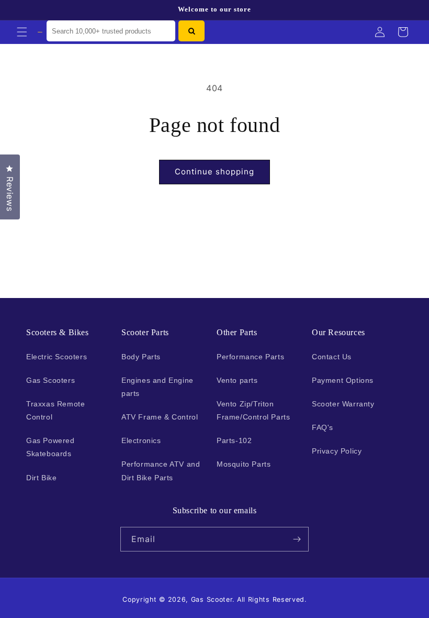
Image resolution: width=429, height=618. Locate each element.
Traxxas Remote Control (55, 410)
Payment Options (343, 380)
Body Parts (141, 356)
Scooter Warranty (343, 404)
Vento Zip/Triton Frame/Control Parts (253, 410)
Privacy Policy (337, 451)
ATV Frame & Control (159, 417)
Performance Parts (250, 356)
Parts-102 (234, 440)
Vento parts (237, 380)
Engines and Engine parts (157, 387)
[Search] (191, 30)
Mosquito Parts (243, 464)
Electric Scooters (56, 356)
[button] (21, 31)
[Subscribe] (296, 539)
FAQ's (322, 427)
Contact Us (332, 356)
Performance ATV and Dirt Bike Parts (160, 470)
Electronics (141, 440)
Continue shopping (214, 171)
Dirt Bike (41, 477)
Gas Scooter (212, 599)
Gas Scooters (50, 380)
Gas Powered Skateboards (50, 447)
